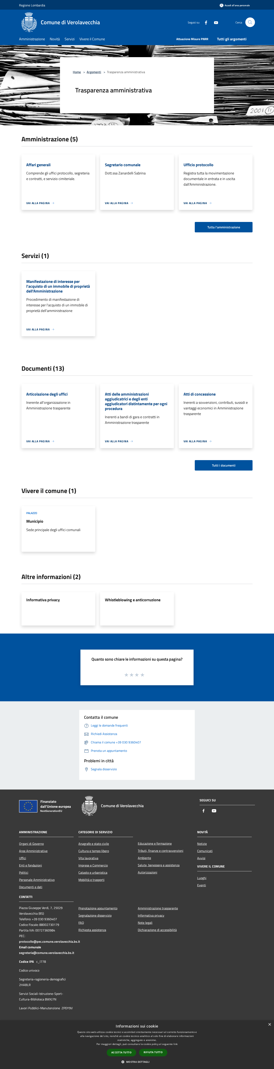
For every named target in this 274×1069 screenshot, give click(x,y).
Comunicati (205, 850)
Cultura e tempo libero (93, 850)
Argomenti (94, 72)
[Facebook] (204, 22)
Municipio (34, 521)
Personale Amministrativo (37, 879)
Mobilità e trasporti (91, 879)
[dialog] (137, 1044)
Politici (23, 872)
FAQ (81, 922)
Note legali (145, 922)
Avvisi (201, 858)
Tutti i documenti (223, 465)
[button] (136, 1061)
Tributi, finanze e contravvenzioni (160, 850)
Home (77, 72)
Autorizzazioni (147, 872)
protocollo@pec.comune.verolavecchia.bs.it (49, 941)
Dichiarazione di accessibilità (157, 929)
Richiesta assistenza (92, 929)
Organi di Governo (31, 843)
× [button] (269, 1024)
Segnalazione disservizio (95, 915)
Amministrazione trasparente (158, 908)
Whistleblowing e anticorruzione (132, 600)
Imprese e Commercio (93, 865)
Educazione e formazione (155, 843)
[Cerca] (250, 22)
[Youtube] (214, 22)
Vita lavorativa (88, 858)
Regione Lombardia (32, 5)
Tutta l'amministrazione (223, 227)
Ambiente (144, 857)
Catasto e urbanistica (92, 872)
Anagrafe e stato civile (93, 843)
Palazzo (31, 513)
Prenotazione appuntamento (97, 908)
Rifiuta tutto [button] (153, 1052)
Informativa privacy (43, 600)
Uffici (22, 858)
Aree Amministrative (33, 850)
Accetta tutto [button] (121, 1052)
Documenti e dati (30, 887)
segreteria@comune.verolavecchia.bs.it (46, 952)
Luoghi (201, 878)
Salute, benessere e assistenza (159, 865)
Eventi (201, 885)
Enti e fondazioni (30, 865)
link (176, 1044)
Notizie (202, 843)
